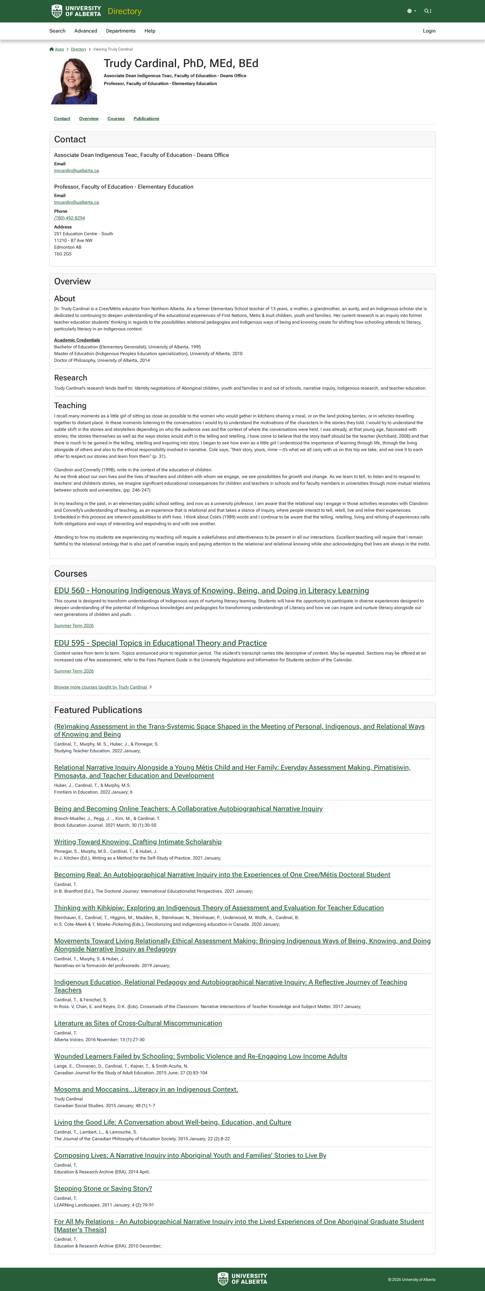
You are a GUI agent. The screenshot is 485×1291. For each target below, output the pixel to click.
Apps (59, 49)
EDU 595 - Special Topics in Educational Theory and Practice (160, 643)
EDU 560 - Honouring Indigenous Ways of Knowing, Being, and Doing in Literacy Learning (211, 590)
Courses (116, 118)
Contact (62, 118)
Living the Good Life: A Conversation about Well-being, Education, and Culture (172, 1122)
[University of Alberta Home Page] (76, 11)
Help (150, 31)
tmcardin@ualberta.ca (76, 170)
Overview (89, 118)
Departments (121, 31)
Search (57, 31)
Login (429, 31)
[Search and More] (428, 11)
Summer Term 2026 (74, 625)
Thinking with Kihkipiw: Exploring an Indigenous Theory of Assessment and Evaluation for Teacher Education (219, 908)
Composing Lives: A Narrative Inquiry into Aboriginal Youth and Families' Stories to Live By (190, 1155)
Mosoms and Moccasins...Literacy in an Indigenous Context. (146, 1089)
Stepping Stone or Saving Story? (103, 1188)
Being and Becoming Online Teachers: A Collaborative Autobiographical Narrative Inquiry (188, 809)
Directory (124, 11)
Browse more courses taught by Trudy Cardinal (101, 687)
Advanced (85, 31)
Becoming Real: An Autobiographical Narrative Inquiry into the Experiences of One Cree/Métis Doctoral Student (222, 875)
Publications (146, 118)
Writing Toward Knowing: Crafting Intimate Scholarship (138, 842)
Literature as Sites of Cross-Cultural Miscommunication (138, 1023)
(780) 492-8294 (69, 218)
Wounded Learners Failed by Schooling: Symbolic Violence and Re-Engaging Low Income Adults (200, 1056)
